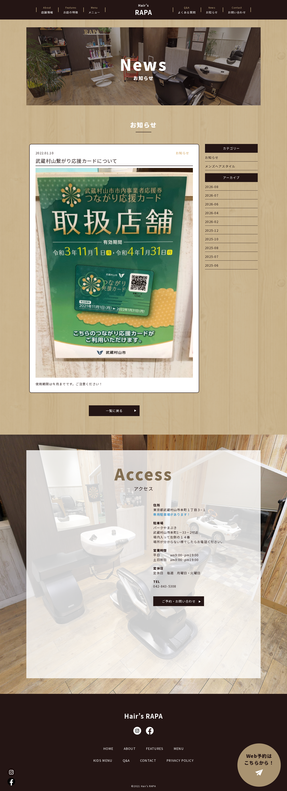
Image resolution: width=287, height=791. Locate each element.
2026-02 (211, 221)
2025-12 (211, 230)
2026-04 (211, 212)
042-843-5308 (164, 586)
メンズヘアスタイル (220, 166)
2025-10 (211, 239)
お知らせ (211, 157)
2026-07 (211, 195)
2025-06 (211, 265)
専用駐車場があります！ (171, 514)
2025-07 (211, 256)
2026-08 (211, 186)
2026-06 (211, 204)
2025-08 (211, 247)
